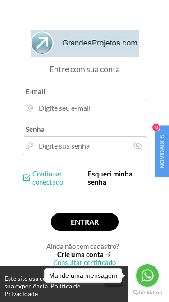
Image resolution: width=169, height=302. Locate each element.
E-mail (35, 91)
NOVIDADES (160, 146)
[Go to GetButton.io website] (147, 293)
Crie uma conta (81, 254)
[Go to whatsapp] (147, 275)
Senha (35, 129)
